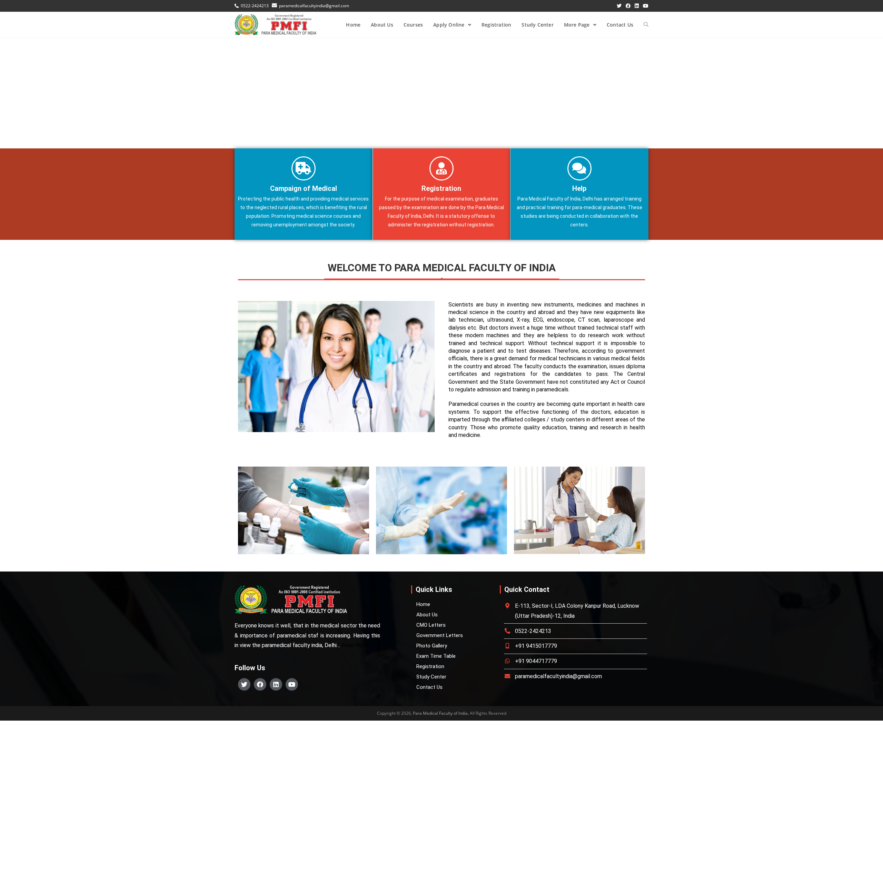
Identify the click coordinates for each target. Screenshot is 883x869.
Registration (430, 666)
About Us (427, 615)
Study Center (431, 677)
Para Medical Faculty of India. (441, 713)
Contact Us (429, 687)
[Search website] (646, 25)
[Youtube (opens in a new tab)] (644, 5)
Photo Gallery (431, 646)
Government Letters (439, 635)
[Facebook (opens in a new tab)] (628, 5)
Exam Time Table (436, 656)
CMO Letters (431, 625)
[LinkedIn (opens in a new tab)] (637, 5)
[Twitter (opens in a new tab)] (619, 5)
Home (423, 604)
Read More (354, 645)
